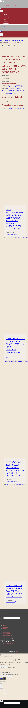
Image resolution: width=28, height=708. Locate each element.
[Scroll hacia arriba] (1, 679)
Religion (22, 87)
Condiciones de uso (7, 635)
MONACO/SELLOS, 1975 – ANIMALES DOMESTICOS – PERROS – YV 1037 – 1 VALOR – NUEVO (15, 591)
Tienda (5, 16)
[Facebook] (1, 1)
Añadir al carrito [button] (10, 234)
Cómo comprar (6, 633)
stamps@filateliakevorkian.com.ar (8, 643)
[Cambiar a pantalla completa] (1, 681)
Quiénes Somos (7, 17)
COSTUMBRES (11, 88)
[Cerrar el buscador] (1, 701)
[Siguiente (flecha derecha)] (1, 683)
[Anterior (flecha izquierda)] (0, 683)
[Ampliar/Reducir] (0, 681)
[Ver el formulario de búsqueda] (1, 11)
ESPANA (18, 88)
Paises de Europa (14, 87)
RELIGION (4, 90)
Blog (5, 19)
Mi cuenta (5, 627)
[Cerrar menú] (0, 685)
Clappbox (18, 651)
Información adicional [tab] (10, 93)
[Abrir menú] (1, 34)
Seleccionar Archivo (5, 672)
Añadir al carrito (5, 81)
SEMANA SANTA (12, 90)
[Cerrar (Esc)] (4, 681)
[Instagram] (3, 1)
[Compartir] (3, 681)
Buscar (1, 618)
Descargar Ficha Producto (9, 83)
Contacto (6, 21)
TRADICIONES (21, 90)
